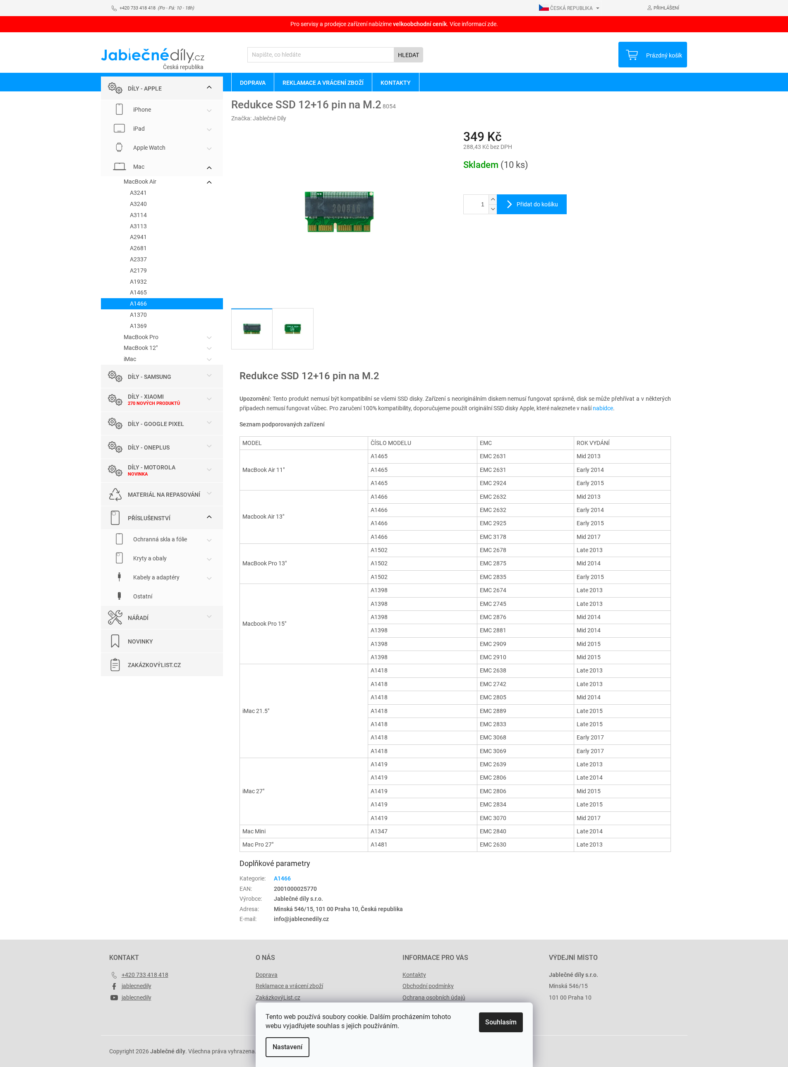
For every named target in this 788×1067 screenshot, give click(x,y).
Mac (138, 166)
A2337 (138, 259)
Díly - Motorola (151, 467)
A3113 (138, 226)
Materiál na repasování (164, 494)
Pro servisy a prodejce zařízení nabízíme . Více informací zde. (394, 24)
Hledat (408, 55)
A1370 (138, 314)
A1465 (138, 292)
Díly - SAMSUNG (149, 376)
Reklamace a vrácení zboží (289, 986)
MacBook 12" (141, 348)
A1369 (138, 326)
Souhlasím (501, 1022)
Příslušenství (149, 518)
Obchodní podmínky (428, 986)
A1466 (138, 303)
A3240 (138, 204)
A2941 (138, 237)
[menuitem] (252, 82)
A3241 (138, 192)
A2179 (138, 270)
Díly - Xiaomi (146, 396)
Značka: (258, 118)
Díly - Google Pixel (156, 424)
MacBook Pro (141, 337)
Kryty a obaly (149, 558)
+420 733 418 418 (145, 974)
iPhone (141, 109)
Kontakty (414, 974)
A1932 (138, 281)
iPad (138, 128)
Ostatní (142, 596)
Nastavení (287, 1047)
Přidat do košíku (537, 204)
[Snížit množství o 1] (493, 209)
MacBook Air (140, 181)
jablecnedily (136, 986)
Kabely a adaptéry (156, 577)
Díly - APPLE (145, 88)
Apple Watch (148, 147)
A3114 (138, 215)
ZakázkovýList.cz (154, 665)
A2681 (138, 248)
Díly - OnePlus (149, 447)
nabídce (603, 408)
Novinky (140, 641)
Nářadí (138, 618)
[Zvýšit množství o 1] (493, 199)
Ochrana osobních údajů (433, 997)
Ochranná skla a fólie (159, 539)
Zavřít (507, 241)
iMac (130, 359)
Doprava (267, 974)
